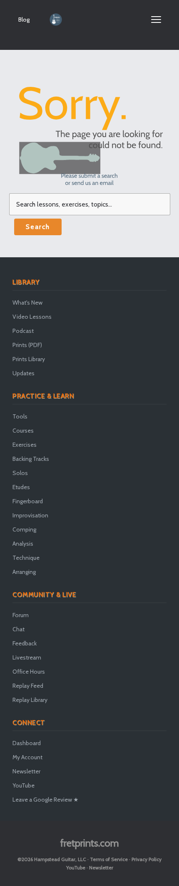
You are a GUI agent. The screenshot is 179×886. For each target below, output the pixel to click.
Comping (24, 529)
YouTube (23, 785)
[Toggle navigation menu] (156, 19)
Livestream (26, 657)
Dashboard (26, 743)
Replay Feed (27, 685)
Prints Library (28, 359)
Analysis (22, 543)
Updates (23, 373)
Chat (18, 629)
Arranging (24, 572)
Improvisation (30, 515)
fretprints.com (89, 843)
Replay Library (29, 700)
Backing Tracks (30, 459)
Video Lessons (32, 316)
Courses (23, 430)
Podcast (23, 331)
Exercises (24, 444)
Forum (20, 615)
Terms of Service (109, 859)
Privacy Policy (147, 859)
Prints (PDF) (27, 345)
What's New (27, 302)
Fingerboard (27, 501)
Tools (19, 416)
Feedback (24, 643)
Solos (20, 473)
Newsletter (26, 771)
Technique (26, 557)
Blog (24, 19)
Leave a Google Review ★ (45, 799)
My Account (27, 757)
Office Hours (28, 671)
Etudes (21, 487)
